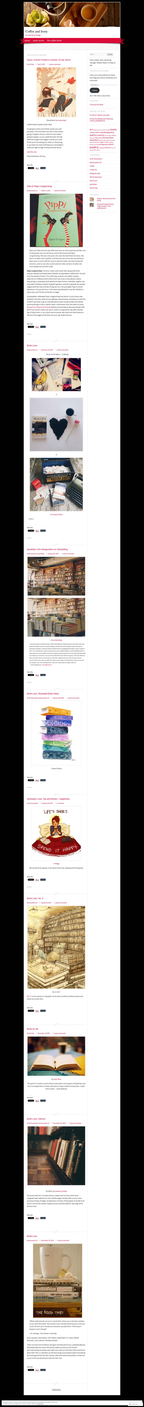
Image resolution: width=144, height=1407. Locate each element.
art (91, 129)
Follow (94, 90)
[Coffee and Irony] (72, 26)
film (96, 138)
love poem (96, 142)
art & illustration (32, 698)
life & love (93, 181)
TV (94, 150)
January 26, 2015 (47, 803)
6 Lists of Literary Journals (99, 115)
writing (98, 150)
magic (102, 142)
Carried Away (57, 640)
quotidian (41, 554)
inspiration (94, 140)
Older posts (56, 1390)
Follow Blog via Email (99, 71)
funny (100, 138)
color (97, 132)
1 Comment (60, 803)
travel (91, 150)
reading (101, 148)
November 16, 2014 (47, 1240)
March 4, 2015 (45, 190)
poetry (94, 147)
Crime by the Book (96, 104)
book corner (38, 40)
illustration (108, 137)
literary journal (111, 140)
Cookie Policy (40, 1403)
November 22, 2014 (59, 1123)
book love (100, 129)
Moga (57, 864)
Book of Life (32, 1029)
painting (96, 144)
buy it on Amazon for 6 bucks (40, 307)
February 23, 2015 (47, 350)
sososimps (62, 120)
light (105, 140)
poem (111, 144)
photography (103, 144)
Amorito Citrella (61, 1191)
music (91, 144)
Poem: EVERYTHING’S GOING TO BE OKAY (49, 60)
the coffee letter (54, 40)
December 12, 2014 (44, 1033)
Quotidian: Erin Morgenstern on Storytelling (47, 549)
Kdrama (101, 140)
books (113, 129)
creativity (101, 135)
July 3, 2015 (41, 64)
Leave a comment (55, 64)
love (91, 142)
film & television (96, 177)
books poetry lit (32, 190)
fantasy (114, 135)
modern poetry (108, 142)
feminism (92, 138)
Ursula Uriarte (57, 514)
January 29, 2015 (58, 698)
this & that (30, 64)
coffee (92, 132)
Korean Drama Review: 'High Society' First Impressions (105, 206)
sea (112, 147)
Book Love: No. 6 (35, 898)
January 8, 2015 (46, 903)
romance (107, 147)
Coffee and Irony (36, 31)
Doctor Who (108, 135)
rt (56, 394)
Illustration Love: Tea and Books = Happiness (48, 799)
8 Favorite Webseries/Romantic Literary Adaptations (101, 120)
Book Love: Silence (36, 1119)
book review (106, 129)
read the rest (31, 152)
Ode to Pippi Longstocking (39, 186)
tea (114, 147)
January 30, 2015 (53, 554)
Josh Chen (57, 1079)
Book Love (32, 345)
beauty (95, 129)
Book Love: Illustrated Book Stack (43, 693)
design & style (95, 173)
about (27, 40)
